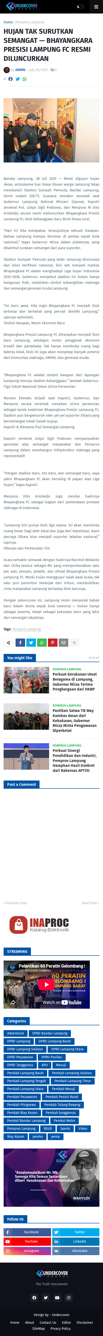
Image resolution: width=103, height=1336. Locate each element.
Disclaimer (85, 1323)
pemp (55, 1137)
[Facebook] (10, 79)
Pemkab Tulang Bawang (62, 1105)
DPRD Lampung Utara (67, 1049)
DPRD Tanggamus (20, 1065)
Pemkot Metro (64, 1121)
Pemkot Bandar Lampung (26, 1121)
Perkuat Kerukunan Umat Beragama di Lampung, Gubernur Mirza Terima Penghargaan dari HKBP (75, 681)
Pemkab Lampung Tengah (26, 1081)
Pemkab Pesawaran (22, 1097)
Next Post (89, 903)
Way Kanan (15, 1137)
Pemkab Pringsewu (21, 1105)
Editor (66, 1323)
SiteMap (38, 1329)
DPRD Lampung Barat (55, 1041)
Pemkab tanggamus (61, 1113)
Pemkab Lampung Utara (25, 1089)
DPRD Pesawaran (20, 1057)
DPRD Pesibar (51, 1057)
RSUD (48, 1129)
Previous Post (16, 903)
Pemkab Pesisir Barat (62, 1097)
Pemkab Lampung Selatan (72, 1073)
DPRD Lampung (18, 1041)
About (29, 1323)
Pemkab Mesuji (63, 1089)
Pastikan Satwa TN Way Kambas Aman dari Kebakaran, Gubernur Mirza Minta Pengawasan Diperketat (75, 720)
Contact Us (48, 1323)
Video (83, 1129)
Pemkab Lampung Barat (25, 1073)
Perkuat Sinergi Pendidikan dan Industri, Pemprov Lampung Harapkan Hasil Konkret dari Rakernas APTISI (75, 760)
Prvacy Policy (61, 1329)
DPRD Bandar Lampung (49, 1033)
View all (94, 657)
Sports (65, 1129)
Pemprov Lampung (30, 22)
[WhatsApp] (25, 79)
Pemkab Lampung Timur (72, 1081)
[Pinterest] (52, 643)
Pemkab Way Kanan (22, 1113)
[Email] (63, 643)
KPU (45, 1065)
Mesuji (61, 1065)
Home (8, 22)
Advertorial (15, 1033)
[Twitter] (18, 79)
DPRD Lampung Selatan (25, 1049)
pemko (38, 1137)
